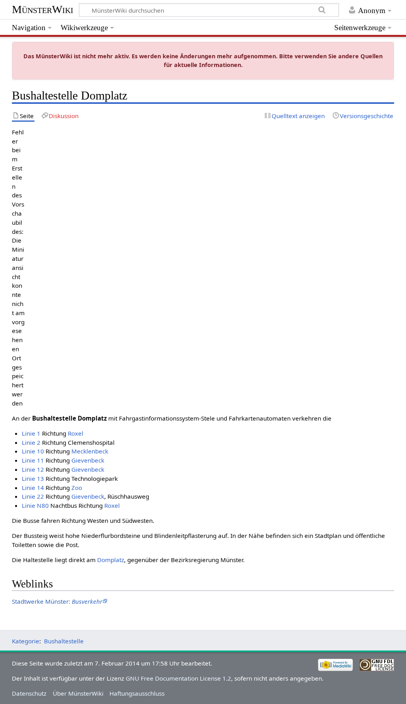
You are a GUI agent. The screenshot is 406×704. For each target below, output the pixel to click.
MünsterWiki (42, 9)
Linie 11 (33, 460)
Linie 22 (33, 496)
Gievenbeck (87, 460)
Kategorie (25, 641)
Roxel (75, 433)
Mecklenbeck (89, 451)
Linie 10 (33, 451)
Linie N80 (35, 505)
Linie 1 (31, 433)
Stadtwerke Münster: (57, 601)
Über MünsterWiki (78, 693)
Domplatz (110, 560)
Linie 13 (33, 478)
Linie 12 (33, 469)
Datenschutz (29, 693)
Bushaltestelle (64, 641)
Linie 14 (33, 488)
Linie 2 (31, 442)
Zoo (76, 488)
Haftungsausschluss (137, 693)
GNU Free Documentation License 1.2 (178, 678)
